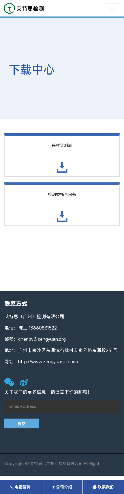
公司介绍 (63, 487)
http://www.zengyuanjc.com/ (48, 361)
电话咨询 (22, 487)
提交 (22, 423)
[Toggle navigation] (113, 8)
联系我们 (105, 487)
